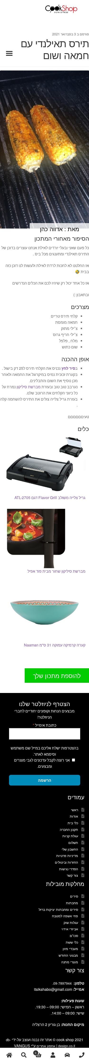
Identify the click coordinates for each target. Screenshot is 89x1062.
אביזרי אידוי (69, 928)
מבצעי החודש (68, 955)
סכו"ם (74, 935)
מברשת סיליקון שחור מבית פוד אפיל (56, 571)
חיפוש (23, 1055)
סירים (74, 896)
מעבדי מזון (70, 948)
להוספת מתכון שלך (57, 675)
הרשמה (44, 780)
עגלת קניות (70, 835)
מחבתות (72, 902)
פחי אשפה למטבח (65, 915)
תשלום (73, 842)
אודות (74, 816)
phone (82, 1055)
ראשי (74, 809)
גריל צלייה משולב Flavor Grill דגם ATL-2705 (49, 497)
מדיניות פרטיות (67, 855)
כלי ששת (72, 942)
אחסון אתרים (46, 1045)
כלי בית (73, 822)
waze (67, 1055)
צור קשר (72, 875)
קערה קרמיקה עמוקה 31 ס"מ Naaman (54, 645)
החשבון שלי (70, 849)
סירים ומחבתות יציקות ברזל (58, 909)
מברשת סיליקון (29, 386)
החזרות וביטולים (66, 862)
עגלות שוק (71, 922)
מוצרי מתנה (69, 961)
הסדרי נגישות (68, 868)
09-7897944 (62, 983)
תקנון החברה (69, 829)
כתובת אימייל (44, 725)
